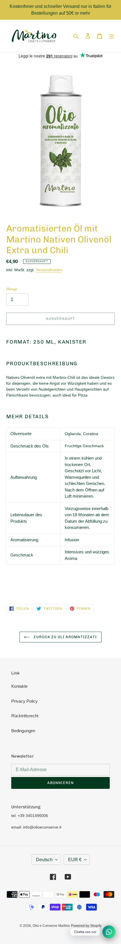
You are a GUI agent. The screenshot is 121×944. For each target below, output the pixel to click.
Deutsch (44, 859)
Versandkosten (49, 270)
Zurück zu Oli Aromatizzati (64, 637)
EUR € (75, 859)
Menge (11, 289)
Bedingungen (23, 730)
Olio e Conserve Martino (51, 926)
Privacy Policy (24, 701)
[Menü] (111, 36)
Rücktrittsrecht (24, 715)
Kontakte (19, 686)
